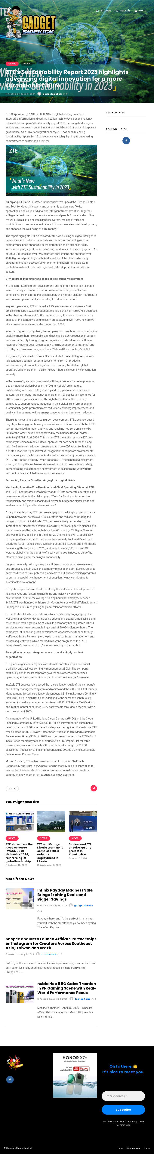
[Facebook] (126, 140)
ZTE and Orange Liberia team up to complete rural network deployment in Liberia (50, 852)
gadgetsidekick (52, 93)
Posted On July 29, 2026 (53, 905)
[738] (51, 831)
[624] (20, 831)
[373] (20, 1001)
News (12, 64)
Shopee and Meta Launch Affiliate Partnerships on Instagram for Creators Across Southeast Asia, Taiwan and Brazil (51, 943)
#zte (12, 788)
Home (120, 1148)
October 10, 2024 (17, 865)
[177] (20, 908)
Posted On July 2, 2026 (20, 954)
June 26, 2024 (78, 858)
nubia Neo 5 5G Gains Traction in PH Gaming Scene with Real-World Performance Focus (66, 988)
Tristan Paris (48, 954)
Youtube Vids (133, 1148)
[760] (83, 831)
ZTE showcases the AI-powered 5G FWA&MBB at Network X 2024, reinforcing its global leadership (19, 852)
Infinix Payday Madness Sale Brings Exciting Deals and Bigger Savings (65, 895)
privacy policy (137, 1121)
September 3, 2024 (50, 865)
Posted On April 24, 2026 (53, 998)
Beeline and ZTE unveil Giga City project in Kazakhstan (80, 849)
